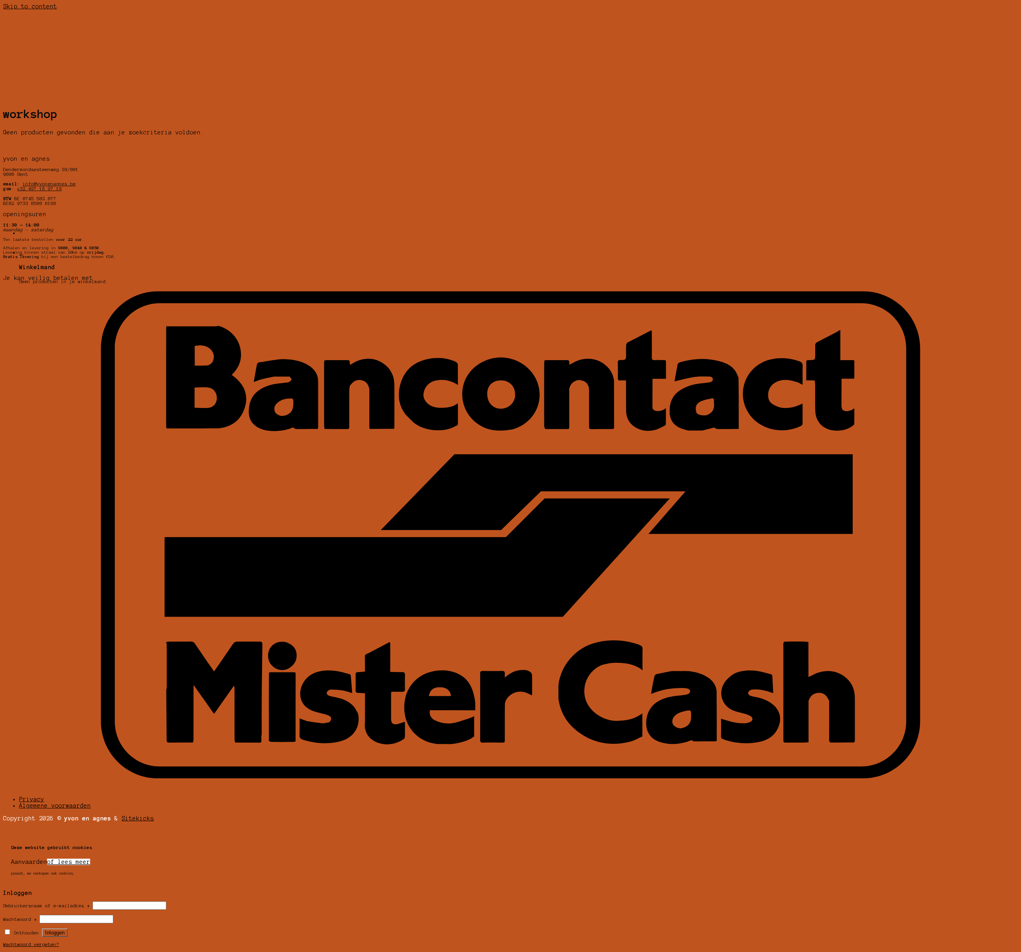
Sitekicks (138, 818)
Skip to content (30, 6)
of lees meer (68, 862)
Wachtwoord (20, 919)
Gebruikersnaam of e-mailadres (46, 905)
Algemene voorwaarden (55, 805)
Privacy (31, 799)
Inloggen (55, 933)
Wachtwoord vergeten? (31, 944)
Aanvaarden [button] (29, 862)
